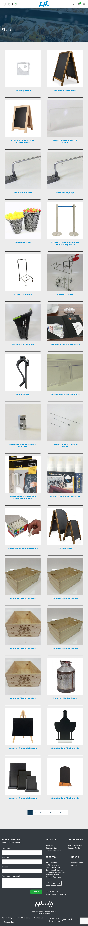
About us (49, 846)
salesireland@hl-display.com (56, 894)
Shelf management (75, 846)
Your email (5, 858)
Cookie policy (9, 922)
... (45, 813)
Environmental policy (53, 851)
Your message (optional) (11, 876)
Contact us (38, 918)
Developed (53, 921)
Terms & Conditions (23, 918)
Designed (53, 919)
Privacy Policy (7, 918)
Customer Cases (52, 848)
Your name (6, 849)
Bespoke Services (74, 848)
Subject (5, 867)
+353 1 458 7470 (52, 892)
